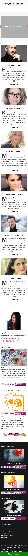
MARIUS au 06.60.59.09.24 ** (14, 235)
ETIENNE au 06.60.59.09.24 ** (14, 27)
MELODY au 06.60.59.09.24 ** (14, 278)
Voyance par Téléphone (7, 531)
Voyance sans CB (14, 4)
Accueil (3, 526)
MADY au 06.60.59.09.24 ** (14, 151)
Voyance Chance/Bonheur (7, 535)
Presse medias (4, 551)
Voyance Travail (5, 533)
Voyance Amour (5, 537)
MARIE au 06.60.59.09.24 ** (14, 194)
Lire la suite (15, 84)
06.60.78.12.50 (10, 341)
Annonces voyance (13, 551)
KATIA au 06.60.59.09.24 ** (14, 108)
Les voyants (4, 529)
